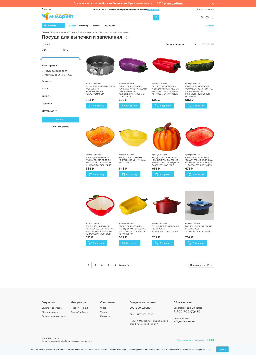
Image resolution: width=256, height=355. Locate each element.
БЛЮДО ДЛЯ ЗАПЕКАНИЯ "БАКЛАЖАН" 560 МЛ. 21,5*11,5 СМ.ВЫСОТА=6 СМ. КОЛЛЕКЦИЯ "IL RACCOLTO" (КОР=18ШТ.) (133, 91)
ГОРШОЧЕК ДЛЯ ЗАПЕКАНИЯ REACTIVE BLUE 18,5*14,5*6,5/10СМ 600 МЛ (198, 228)
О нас (103, 307)
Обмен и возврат (50, 312)
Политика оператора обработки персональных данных (67, 341)
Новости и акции (80, 307)
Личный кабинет (79, 312)
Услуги (103, 312)
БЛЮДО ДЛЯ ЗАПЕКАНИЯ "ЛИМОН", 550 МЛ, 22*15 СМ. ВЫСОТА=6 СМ (132, 160)
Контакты (105, 316)
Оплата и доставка (52, 307)
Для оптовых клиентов (54, 316)
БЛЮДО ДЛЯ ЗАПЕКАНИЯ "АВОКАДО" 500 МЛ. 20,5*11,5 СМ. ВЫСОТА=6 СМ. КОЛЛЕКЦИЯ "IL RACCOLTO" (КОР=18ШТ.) (199, 91)
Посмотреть (153, 9)
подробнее (175, 3)
